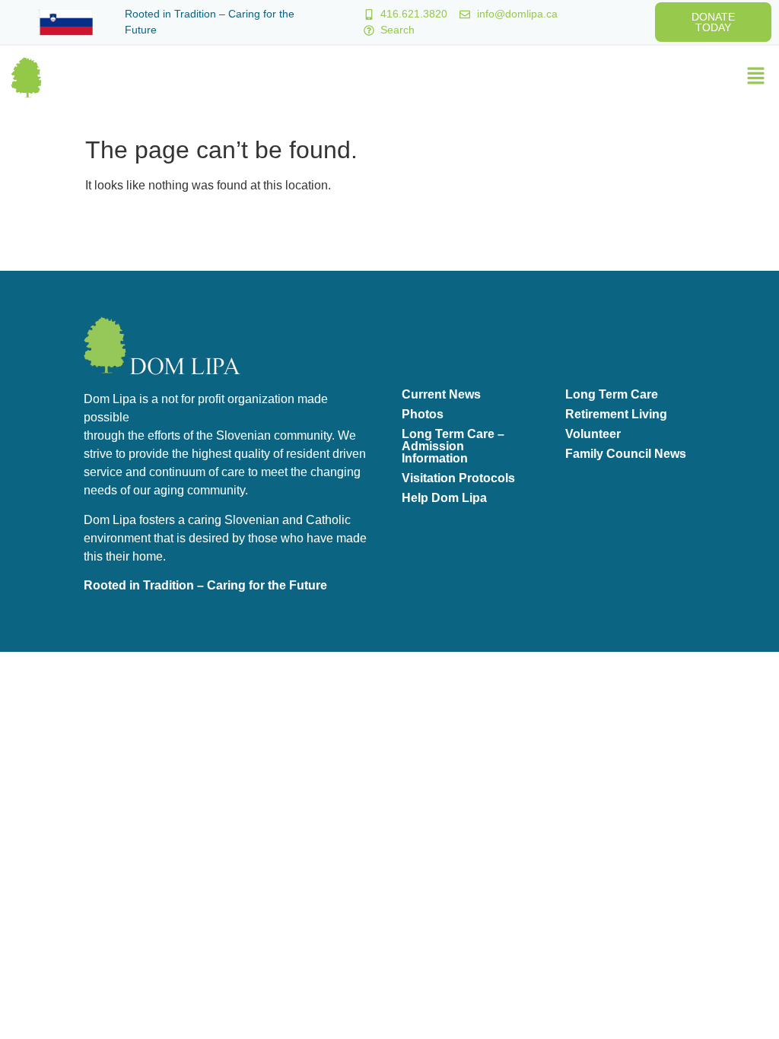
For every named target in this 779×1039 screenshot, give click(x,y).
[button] (756, 77)
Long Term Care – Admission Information (453, 446)
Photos (423, 414)
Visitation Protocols (458, 478)
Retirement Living (616, 414)
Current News (441, 394)
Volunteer (593, 433)
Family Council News (625, 453)
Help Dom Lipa (444, 497)
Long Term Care (611, 394)
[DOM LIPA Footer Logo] (162, 345)
